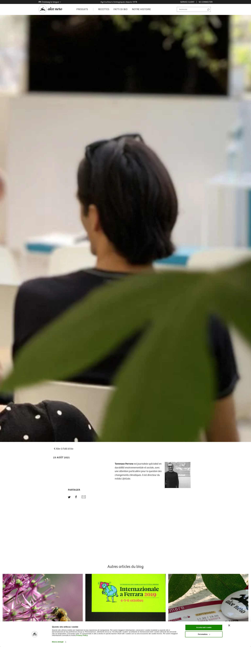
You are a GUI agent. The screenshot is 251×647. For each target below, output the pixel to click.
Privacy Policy (82, 635)
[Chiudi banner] (229, 625)
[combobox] (194, 9)
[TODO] (69, 497)
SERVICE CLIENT (187, 2)
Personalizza (202, 634)
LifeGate (126, 478)
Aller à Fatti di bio (64, 448)
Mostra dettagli (57, 642)
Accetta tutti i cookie (204, 627)
